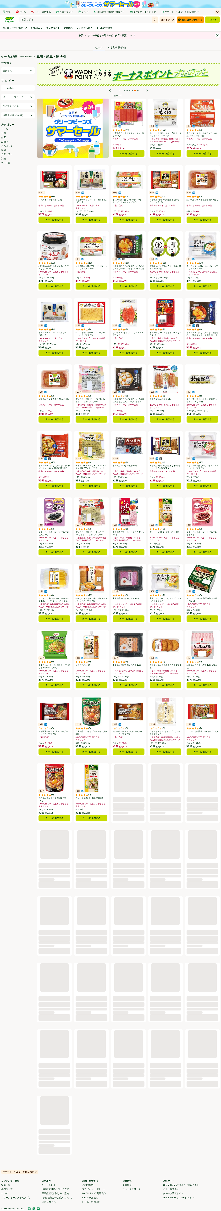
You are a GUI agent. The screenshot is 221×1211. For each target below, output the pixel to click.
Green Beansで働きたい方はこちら (181, 1185)
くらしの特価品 (117, 47)
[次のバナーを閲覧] (147, 90)
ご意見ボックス (50, 1201)
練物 (3, 150)
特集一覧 (5, 1185)
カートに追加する (128, 153)
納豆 (3, 137)
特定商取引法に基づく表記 (55, 1189)
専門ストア (7, 1189)
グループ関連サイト (173, 1193)
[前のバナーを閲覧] (110, 90)
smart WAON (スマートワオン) (178, 1197)
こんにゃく (7, 146)
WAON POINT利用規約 (94, 1193)
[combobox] (85, 19)
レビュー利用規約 (91, 1201)
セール (4, 129)
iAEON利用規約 (90, 1197)
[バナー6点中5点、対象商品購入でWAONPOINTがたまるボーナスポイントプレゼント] (128, 74)
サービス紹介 (48, 1185)
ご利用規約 (88, 1185)
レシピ (4, 1193)
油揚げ (4, 141)
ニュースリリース (132, 1189)
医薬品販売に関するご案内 (55, 1193)
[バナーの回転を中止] (119, 90)
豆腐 (3, 133)
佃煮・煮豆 (7, 154)
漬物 (3, 158)
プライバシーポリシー (93, 1189)
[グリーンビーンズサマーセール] (73, 128)
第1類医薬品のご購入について (57, 1197)
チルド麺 (5, 162)
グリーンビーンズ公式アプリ (16, 1197)
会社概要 (127, 1185)
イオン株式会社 (171, 1189)
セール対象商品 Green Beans (16, 56)
